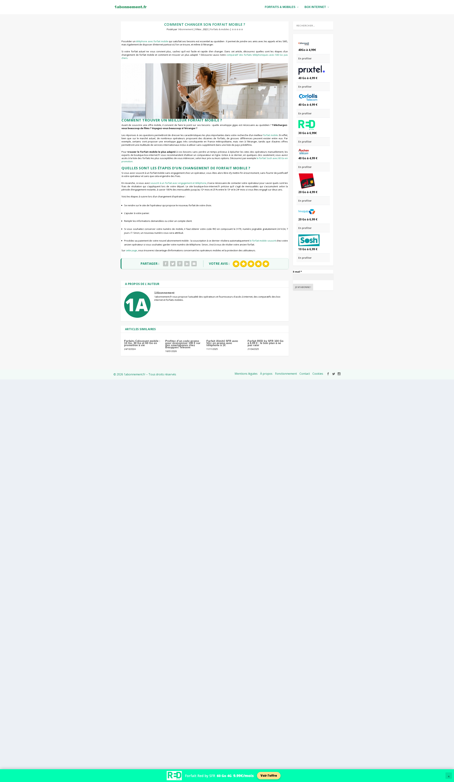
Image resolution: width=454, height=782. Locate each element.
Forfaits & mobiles (280, 7)
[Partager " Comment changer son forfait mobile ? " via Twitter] (172, 263)
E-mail (297, 271)
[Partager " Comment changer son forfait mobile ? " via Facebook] (165, 263)
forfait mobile (270, 135)
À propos (266, 374)
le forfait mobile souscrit (263, 240)
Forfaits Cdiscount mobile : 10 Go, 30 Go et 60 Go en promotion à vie (142, 343)
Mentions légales (246, 374)
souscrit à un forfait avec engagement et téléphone (178, 183)
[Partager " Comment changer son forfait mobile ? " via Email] (194, 263)
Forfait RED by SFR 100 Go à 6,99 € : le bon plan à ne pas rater (266, 343)
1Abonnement (185, 29)
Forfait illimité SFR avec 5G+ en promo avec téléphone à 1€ (222, 343)
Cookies (317, 374)
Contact (305, 374)
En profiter (305, 58)
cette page (131, 250)
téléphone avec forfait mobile (152, 41)
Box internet (315, 7)
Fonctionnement (286, 374)
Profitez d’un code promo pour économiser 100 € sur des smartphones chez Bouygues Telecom (183, 344)
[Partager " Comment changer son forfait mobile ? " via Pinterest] (179, 263)
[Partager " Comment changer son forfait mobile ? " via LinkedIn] (186, 263)
